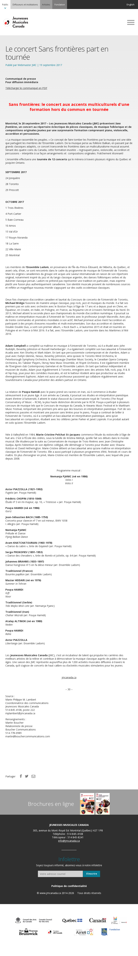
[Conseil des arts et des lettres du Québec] (72, 920)
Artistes (46, 4)
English (130, 4)
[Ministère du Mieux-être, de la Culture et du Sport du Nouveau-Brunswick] (28, 931)
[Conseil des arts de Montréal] (119, 920)
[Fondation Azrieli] (84, 931)
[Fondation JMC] (54, 931)
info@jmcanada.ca (69, 840)
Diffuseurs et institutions (25, 4)
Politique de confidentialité (69, 886)
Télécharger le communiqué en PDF (26, 88)
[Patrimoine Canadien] (97, 920)
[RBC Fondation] (111, 931)
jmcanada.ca (69, 677)
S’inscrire (91, 873)
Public (5, 4)
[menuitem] (5, 4)
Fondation (59, 4)
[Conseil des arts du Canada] (33, 920)
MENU (130, 22)
